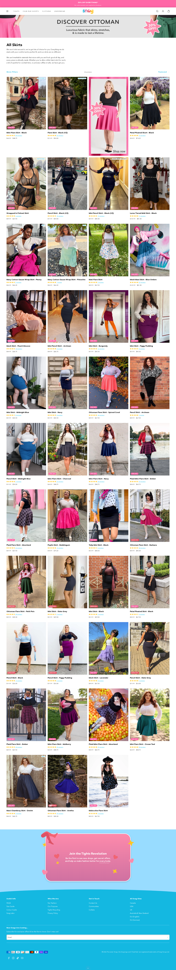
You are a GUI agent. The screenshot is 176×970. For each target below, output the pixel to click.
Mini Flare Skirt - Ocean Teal (142, 744)
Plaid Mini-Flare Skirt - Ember (143, 479)
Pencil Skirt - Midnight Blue (19, 479)
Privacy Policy (53, 913)
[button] (7, 11)
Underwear (59, 11)
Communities (94, 906)
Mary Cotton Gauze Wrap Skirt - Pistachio (66, 279)
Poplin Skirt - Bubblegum (59, 545)
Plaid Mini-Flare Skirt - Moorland (103, 744)
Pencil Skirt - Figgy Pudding (60, 678)
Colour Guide (12, 910)
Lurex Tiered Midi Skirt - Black (143, 213)
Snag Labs (10, 913)
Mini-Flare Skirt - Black (17, 133)
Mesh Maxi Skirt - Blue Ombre (143, 279)
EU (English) (134, 917)
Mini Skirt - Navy (55, 412)
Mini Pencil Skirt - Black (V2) (101, 213)
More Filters (12, 72)
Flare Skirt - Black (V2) (58, 133)
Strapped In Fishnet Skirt (18, 213)
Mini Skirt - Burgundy (98, 346)
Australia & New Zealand (139, 913)
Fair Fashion (52, 903)
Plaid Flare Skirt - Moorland (19, 545)
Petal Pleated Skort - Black (142, 133)
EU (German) (135, 920)
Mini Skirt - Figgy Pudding (141, 346)
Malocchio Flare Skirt (98, 810)
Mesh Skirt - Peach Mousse (18, 346)
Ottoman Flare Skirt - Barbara (143, 545)
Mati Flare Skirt (95, 279)
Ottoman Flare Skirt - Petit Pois (20, 611)
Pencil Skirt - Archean (139, 412)
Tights (16, 11)
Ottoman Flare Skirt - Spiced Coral (104, 412)
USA (131, 906)
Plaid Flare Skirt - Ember (17, 744)
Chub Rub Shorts (31, 11)
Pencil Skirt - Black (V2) (58, 213)
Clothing (46, 11)
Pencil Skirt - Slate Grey (140, 678)
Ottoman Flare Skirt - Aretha (61, 810)
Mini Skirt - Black (96, 611)
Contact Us (93, 903)
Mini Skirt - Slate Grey (57, 611)
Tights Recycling (54, 910)
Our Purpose (53, 906)
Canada (133, 903)
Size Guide (10, 906)
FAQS (9, 903)
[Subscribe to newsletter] (167, 937)
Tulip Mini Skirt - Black (98, 545)
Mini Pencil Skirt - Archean (59, 346)
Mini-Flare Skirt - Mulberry (59, 744)
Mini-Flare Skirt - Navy (99, 479)
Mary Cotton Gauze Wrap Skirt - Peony (24, 279)
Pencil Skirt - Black (15, 678)
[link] (163, 11)
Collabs (92, 910)
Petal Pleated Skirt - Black (141, 611)
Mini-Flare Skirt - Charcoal (59, 479)
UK (131, 910)
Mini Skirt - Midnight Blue (18, 412)
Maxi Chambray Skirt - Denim (20, 810)
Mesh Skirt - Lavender (98, 678)
